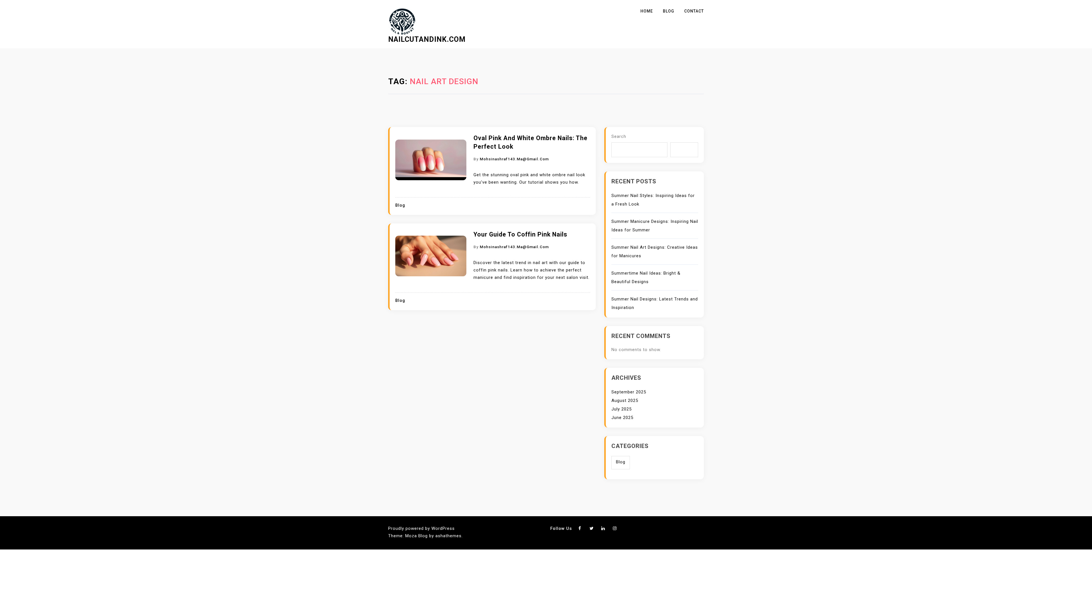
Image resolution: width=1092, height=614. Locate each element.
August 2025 (624, 400)
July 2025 (621, 409)
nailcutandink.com (427, 39)
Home (646, 11)
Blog (668, 11)
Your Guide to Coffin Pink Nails (520, 234)
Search (618, 136)
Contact (694, 11)
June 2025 (622, 417)
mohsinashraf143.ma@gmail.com (514, 159)
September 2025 (628, 392)
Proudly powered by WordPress (421, 528)
